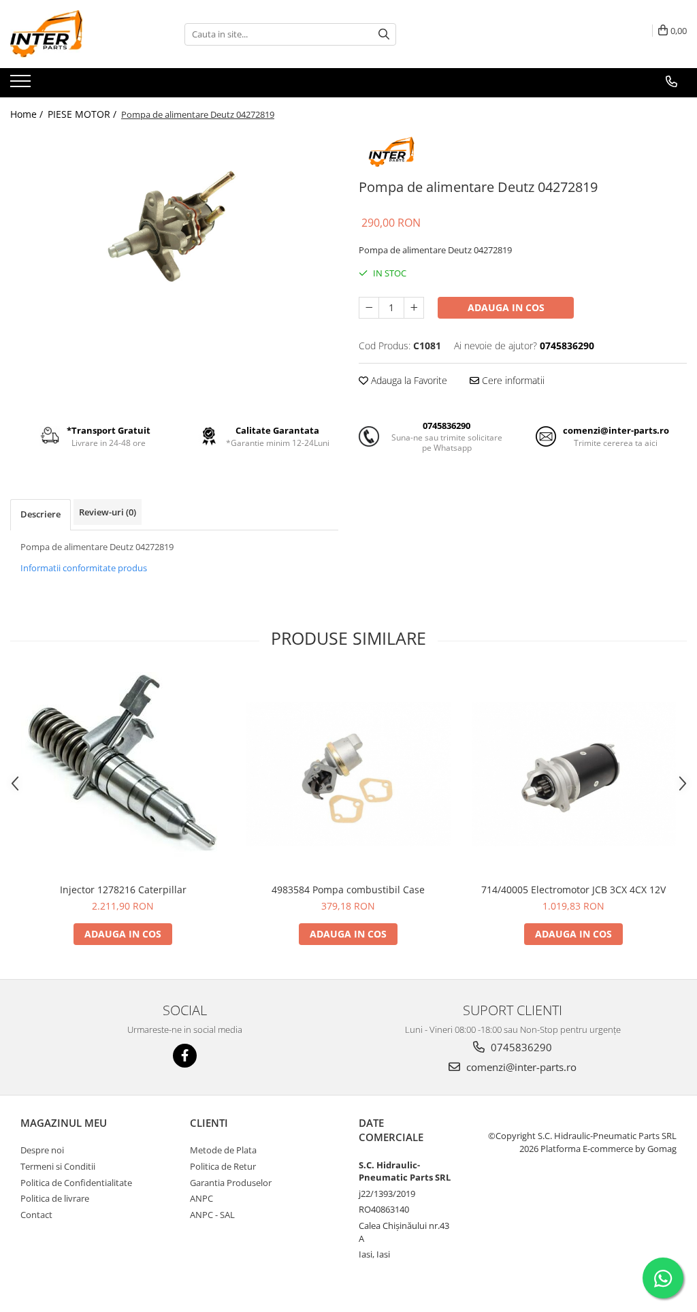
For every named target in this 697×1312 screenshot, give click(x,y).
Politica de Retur (223, 1166)
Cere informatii (512, 380)
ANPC (201, 1198)
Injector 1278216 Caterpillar (123, 889)
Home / (28, 114)
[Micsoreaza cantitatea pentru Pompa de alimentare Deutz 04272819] (369, 308)
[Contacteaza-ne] (671, 81)
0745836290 (520, 1047)
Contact (36, 1215)
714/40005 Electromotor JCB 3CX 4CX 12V (573, 889)
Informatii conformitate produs (83, 568)
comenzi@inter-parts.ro (520, 1067)
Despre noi (42, 1150)
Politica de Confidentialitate (76, 1183)
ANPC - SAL (212, 1215)
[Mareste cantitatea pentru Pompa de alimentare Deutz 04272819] (414, 308)
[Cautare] (384, 34)
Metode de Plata (223, 1150)
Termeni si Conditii (57, 1166)
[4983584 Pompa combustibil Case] (348, 774)
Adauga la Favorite (407, 380)
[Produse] (22, 85)
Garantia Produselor (231, 1183)
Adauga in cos (506, 307)
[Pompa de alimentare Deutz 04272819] (174, 225)
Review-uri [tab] (107, 512)
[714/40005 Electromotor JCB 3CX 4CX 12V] (574, 774)
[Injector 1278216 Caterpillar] (123, 774)
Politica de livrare (54, 1198)
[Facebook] (185, 1056)
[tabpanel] (174, 225)
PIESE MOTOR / (83, 114)
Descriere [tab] (40, 514)
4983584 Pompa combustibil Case (348, 889)
